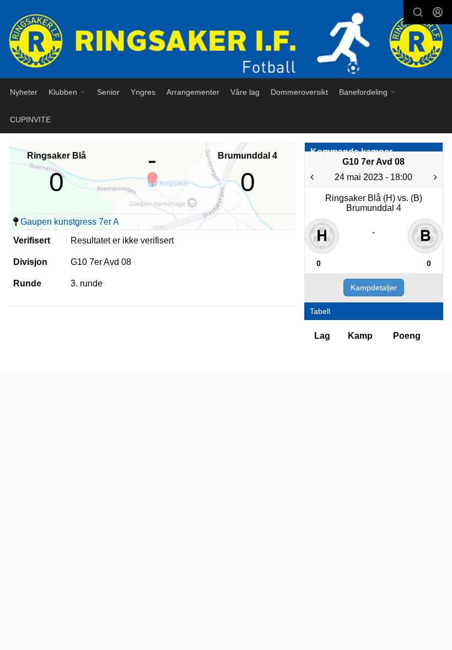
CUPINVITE (30, 119)
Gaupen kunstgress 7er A (69, 221)
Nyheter (23, 92)
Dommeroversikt (299, 92)
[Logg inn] (438, 12)
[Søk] (418, 12)
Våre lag (245, 92)
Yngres (143, 92)
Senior (108, 92)
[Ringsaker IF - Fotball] (226, 40)
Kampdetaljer (374, 287)
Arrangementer (192, 92)
